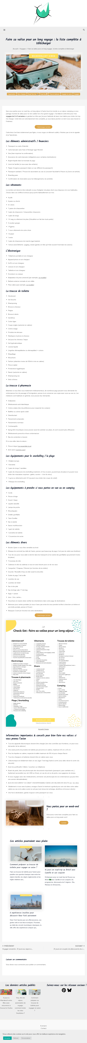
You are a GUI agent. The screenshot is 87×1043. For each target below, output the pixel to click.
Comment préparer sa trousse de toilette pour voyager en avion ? (24, 866)
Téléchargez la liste (43, 127)
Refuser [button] (15, 1038)
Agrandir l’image (43, 729)
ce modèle (42, 277)
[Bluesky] (69, 990)
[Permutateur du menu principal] (4, 30)
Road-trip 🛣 (44, 94)
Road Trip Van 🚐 (33, 94)
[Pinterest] (64, 990)
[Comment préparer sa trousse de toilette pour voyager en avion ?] (35, 992)
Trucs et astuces (54, 94)
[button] (84, 30)
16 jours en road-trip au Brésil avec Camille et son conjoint (60, 871)
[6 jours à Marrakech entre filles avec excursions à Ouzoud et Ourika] (6, 992)
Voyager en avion (66, 94)
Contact (43, 1028)
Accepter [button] (7, 1038)
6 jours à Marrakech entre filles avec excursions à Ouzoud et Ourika (6, 1003)
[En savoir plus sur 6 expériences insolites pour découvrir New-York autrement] (26, 901)
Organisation (11, 94)
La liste (63, 823)
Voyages (76, 94)
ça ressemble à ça (24, 446)
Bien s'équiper (22, 94)
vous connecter (19, 964)
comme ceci (20, 450)
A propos (43, 1026)
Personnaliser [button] (26, 1038)
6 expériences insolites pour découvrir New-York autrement (23, 914)
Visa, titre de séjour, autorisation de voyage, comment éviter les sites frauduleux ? (20, 1005)
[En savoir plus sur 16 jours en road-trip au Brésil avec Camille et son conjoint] (61, 856)
